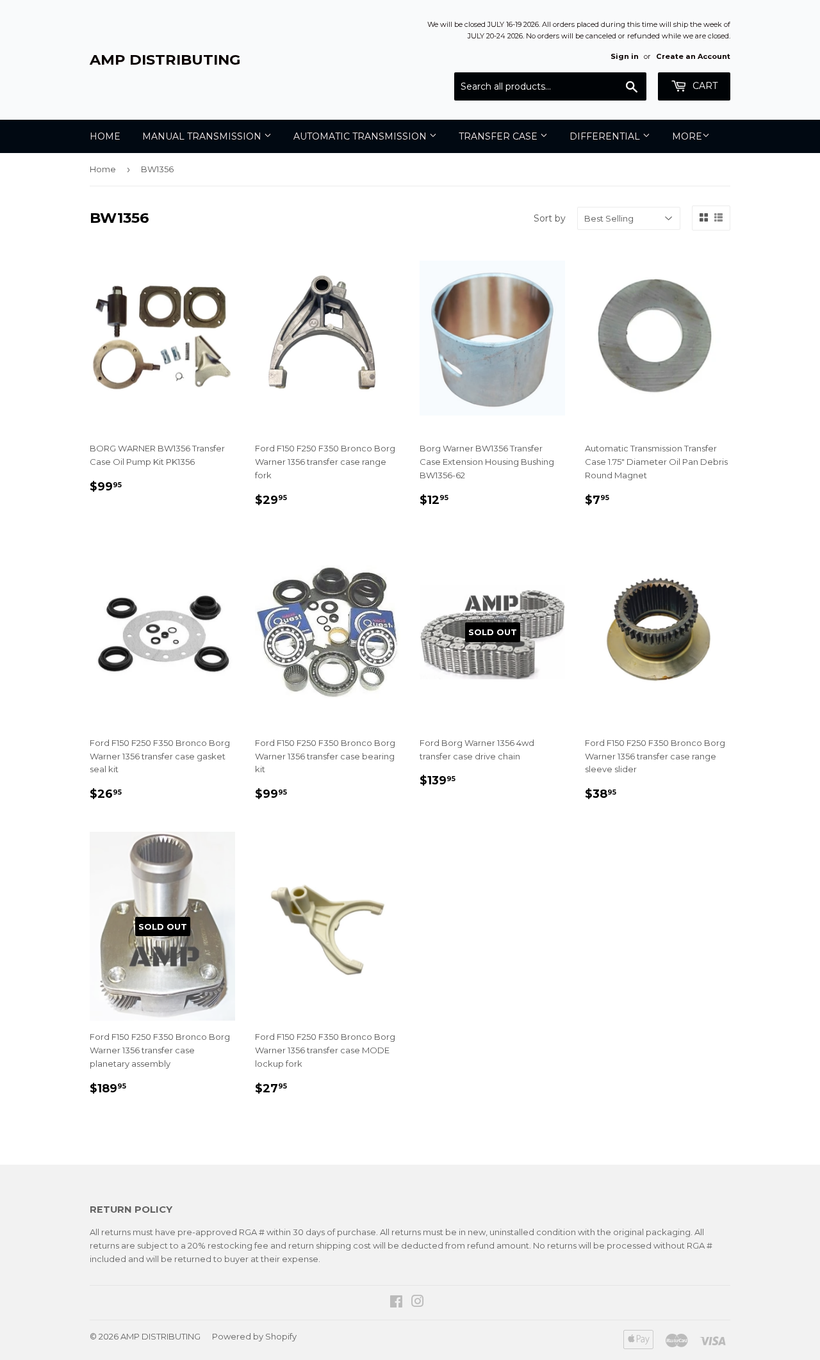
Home (105, 136)
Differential (606, 136)
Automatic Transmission (361, 136)
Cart (704, 86)
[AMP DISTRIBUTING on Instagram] (417, 1303)
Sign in (625, 56)
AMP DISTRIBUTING (165, 60)
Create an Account (693, 56)
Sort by (550, 218)
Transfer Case (499, 136)
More (687, 136)
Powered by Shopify (254, 1336)
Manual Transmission (203, 136)
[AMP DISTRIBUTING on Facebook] (396, 1303)
